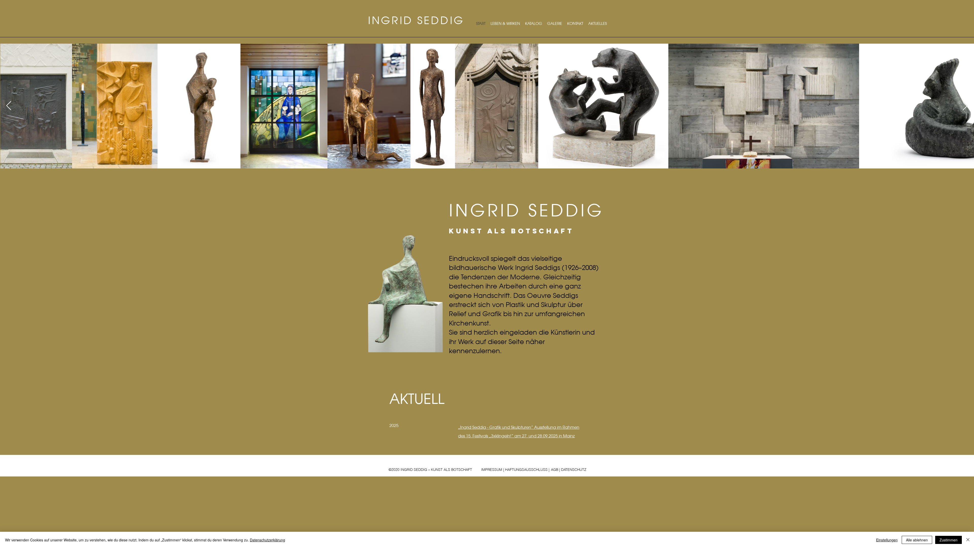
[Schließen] (968, 540)
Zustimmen (949, 539)
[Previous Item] (9, 106)
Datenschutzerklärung (267, 539)
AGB (554, 469)
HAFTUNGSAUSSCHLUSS (526, 469)
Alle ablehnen (917, 539)
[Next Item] (965, 106)
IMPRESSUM (491, 469)
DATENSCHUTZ (573, 469)
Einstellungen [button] (887, 539)
